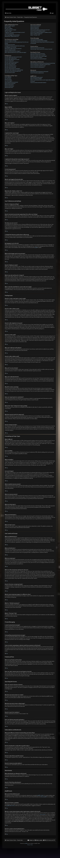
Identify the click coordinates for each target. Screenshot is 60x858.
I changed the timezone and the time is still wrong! (15, 45)
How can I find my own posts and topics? (38, 58)
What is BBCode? (8, 77)
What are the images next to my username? (13, 48)
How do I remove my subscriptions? (37, 67)
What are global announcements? (11, 82)
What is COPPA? (8, 27)
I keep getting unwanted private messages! (38, 40)
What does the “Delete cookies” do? (12, 36)
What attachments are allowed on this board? (39, 71)
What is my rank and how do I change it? (12, 51)
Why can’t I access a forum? (10, 64)
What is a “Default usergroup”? (36, 33)
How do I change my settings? (10, 40)
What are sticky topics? (9, 84)
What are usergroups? (34, 28)
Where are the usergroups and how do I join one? (40, 29)
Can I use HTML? (8, 78)
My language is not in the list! (10, 47)
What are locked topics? (9, 86)
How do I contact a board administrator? (38, 82)
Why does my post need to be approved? (13, 71)
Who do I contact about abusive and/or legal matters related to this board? (42, 80)
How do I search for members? (36, 57)
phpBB (36, 247)
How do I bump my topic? (10, 72)
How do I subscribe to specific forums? (38, 65)
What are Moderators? (34, 27)
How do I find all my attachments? (37, 72)
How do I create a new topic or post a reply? (13, 56)
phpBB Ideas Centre (10, 805)
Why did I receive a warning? (10, 67)
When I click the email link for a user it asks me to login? (15, 52)
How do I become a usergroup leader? (37, 31)
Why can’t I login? (8, 31)
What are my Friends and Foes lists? (37, 47)
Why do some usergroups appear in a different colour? (41, 32)
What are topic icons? (9, 87)
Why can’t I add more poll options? (11, 62)
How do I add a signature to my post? (12, 59)
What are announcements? (10, 83)
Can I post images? (8, 80)
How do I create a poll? (9, 60)
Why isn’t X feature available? (36, 78)
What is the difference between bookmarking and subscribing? (42, 63)
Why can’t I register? (9, 28)
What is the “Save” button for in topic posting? (14, 69)
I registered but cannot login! (10, 29)
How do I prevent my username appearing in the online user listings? (16, 42)
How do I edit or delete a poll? (10, 63)
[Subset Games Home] (27, 7)
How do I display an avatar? (10, 49)
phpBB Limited (40, 795)
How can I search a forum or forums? (37, 53)
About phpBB (43, 796)
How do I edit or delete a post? (11, 58)
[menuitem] (52, 13)
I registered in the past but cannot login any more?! (15, 32)
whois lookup (42, 814)
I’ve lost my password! (9, 33)
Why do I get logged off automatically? (12, 35)
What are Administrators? (35, 25)
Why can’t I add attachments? (10, 66)
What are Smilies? (8, 79)
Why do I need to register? (10, 25)
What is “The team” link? (35, 35)
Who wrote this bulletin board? (36, 77)
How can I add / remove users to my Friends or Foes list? (41, 49)
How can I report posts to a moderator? (12, 68)
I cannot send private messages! (36, 39)
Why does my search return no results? (38, 54)
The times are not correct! (10, 44)
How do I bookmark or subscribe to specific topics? (40, 64)
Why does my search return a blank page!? (38, 56)
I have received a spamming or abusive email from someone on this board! (42, 42)
